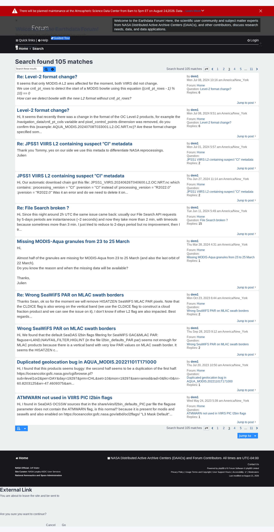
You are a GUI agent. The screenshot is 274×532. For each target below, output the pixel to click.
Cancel (51, 525)
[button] (206, 69)
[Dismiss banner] (260, 11)
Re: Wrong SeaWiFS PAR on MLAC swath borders (70, 295)
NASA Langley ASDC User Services (44, 472)
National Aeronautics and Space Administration (38, 475)
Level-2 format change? (215, 89)
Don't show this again (28, 47)
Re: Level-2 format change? (47, 76)
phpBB (221, 468)
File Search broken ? (214, 220)
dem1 (195, 76)
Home (201, 85)
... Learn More (191, 11)
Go (64, 525)
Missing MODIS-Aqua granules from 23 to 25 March (221, 257)
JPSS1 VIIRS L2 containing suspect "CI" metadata (220, 159)
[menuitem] (164, 458)
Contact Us (253, 464)
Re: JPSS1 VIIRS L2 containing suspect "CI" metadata (74, 143)
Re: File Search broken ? (43, 208)
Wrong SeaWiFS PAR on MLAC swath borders (218, 310)
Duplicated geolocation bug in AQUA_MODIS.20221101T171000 (210, 379)
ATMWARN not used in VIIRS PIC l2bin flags (216, 413)
